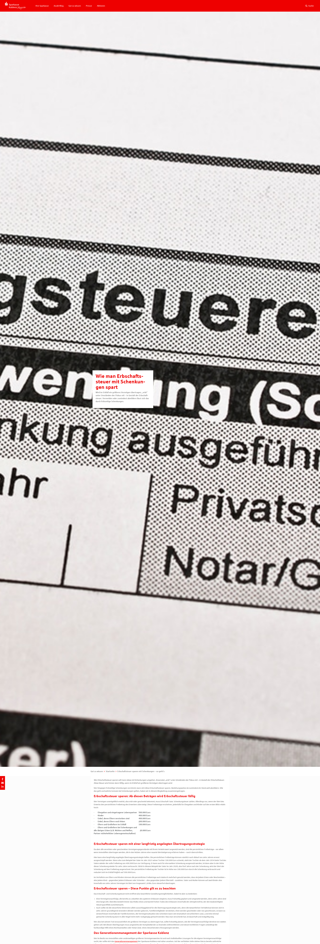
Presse (89, 6)
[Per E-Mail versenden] (2, 783)
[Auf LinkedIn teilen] (2, 787)
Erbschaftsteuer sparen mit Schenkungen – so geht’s (140, 771)
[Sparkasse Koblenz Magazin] (15, 6)
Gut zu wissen (74, 6)
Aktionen (101, 6)
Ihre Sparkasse (42, 6)
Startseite (110, 771)
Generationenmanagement (126, 941)
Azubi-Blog (59, 6)
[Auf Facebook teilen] (2, 779)
